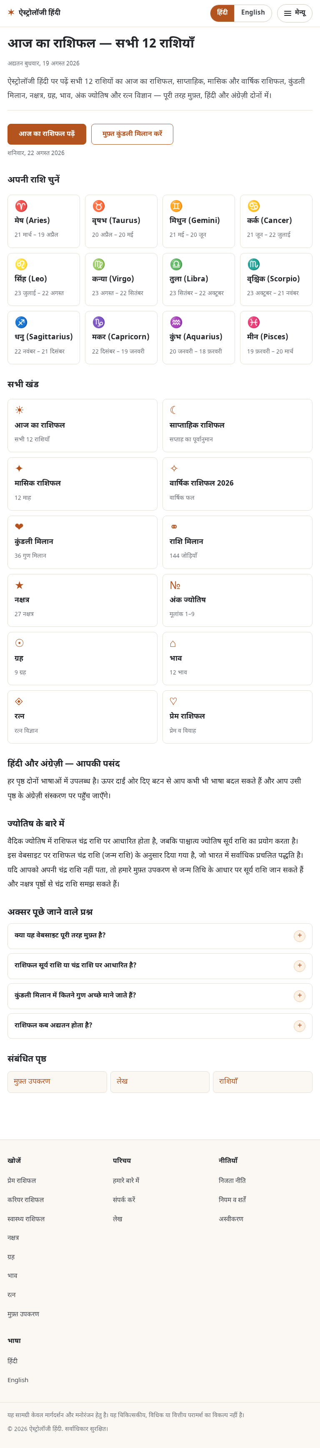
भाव (12, 1276)
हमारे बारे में (126, 1181)
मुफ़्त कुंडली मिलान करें (132, 134)
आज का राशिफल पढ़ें (47, 134)
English (253, 13)
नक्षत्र (13, 1238)
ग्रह (11, 1257)
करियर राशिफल (26, 1200)
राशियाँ (228, 1082)
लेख (122, 1082)
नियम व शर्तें (232, 1200)
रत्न (11, 1295)
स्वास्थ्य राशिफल (26, 1219)
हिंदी (222, 13)
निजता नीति (232, 1181)
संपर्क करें (124, 1200)
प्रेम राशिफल (22, 1181)
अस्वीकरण (231, 1219)
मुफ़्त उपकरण (32, 1082)
